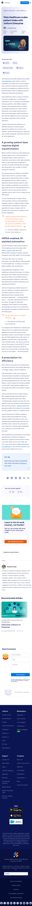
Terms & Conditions (16, 881)
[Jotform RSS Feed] (17, 903)
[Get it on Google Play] (16, 810)
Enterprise (7, 2)
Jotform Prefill (21, 406)
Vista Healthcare (7, 81)
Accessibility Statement (16, 893)
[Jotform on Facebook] (1, 903)
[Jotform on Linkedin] (8, 903)
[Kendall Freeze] (4, 28)
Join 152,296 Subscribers (16, 541)
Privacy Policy (19, 680)
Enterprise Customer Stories (11, 552)
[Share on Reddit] (20, 478)
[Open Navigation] (30, 2)
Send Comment (20, 675)
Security (16, 889)
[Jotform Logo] (2, 2)
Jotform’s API (11, 250)
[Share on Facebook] (11, 478)
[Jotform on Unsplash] (30, 903)
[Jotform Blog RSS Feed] (28, 478)
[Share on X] (7, 478)
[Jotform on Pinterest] (21, 903)
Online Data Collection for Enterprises (11, 626)
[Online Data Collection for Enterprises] (14, 610)
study (9, 465)
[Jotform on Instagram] (27, 903)
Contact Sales (24, 2)
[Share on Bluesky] (24, 478)
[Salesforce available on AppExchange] (16, 821)
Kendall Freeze (12, 28)
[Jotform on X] (4, 903)
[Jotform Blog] (14, 903)
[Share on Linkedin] (16, 478)
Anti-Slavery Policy (16, 897)
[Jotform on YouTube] (24, 903)
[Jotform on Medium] (11, 903)
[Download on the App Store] (16, 815)
